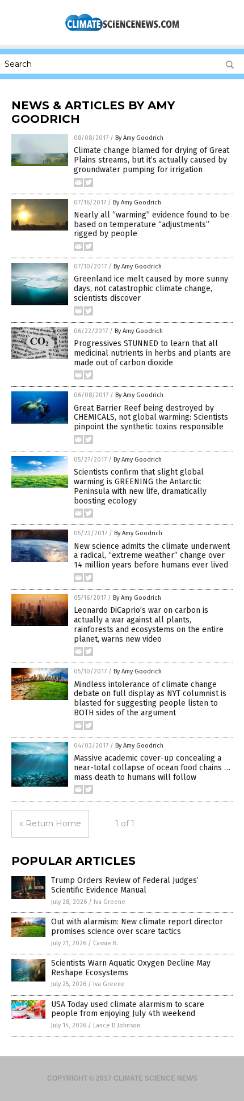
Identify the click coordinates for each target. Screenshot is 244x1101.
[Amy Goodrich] (122, 30)
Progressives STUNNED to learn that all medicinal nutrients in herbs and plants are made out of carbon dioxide (152, 353)
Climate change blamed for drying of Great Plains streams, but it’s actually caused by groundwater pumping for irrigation (151, 160)
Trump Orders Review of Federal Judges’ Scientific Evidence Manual (125, 885)
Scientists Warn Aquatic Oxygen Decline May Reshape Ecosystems (131, 968)
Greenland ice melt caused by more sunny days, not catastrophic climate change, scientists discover (151, 288)
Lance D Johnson (116, 1025)
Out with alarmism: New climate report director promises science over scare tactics (137, 926)
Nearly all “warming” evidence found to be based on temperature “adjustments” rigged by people (151, 224)
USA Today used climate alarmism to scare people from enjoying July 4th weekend (127, 1009)
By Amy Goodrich (139, 138)
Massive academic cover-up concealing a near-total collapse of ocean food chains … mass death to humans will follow (152, 767)
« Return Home (50, 823)
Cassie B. (105, 943)
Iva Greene (109, 902)
